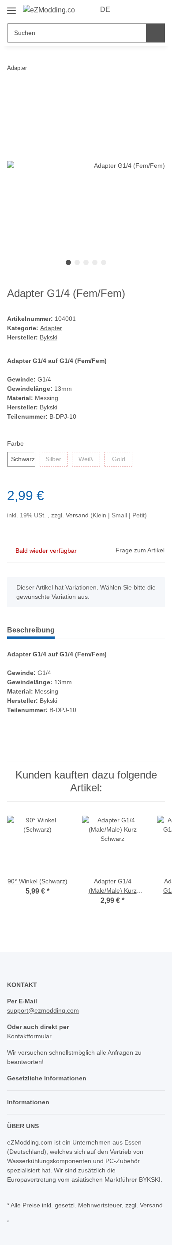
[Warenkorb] (157, 10)
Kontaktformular (29, 1036)
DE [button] (105, 9)
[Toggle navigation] (11, 7)
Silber (53, 459)
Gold (118, 459)
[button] (130, 10)
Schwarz (23, 459)
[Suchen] (155, 32)
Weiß (86, 459)
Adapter (51, 327)
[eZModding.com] (49, 10)
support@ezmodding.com (43, 1010)
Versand (78, 515)
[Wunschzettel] (144, 10)
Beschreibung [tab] (31, 630)
